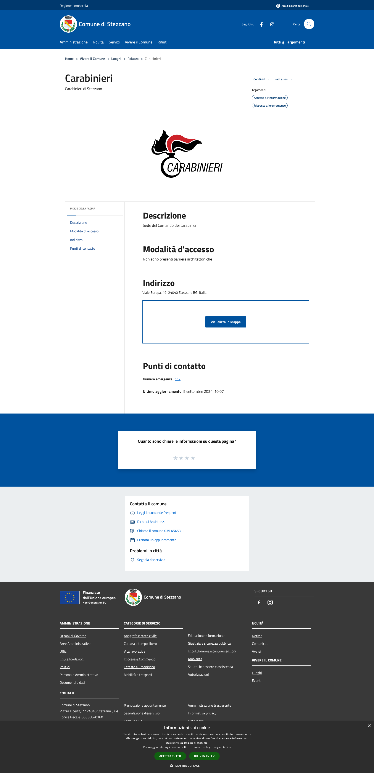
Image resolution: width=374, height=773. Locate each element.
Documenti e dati (72, 682)
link (228, 747)
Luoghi (116, 58)
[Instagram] (270, 24)
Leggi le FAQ (133, 720)
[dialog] (187, 747)
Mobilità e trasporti (138, 674)
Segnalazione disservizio (142, 713)
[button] (186, 765)
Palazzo (133, 58)
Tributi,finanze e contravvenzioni (212, 651)
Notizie (257, 635)
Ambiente (195, 658)
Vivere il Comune (93, 58)
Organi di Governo (73, 635)
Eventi (256, 680)
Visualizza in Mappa (226, 321)
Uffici (63, 651)
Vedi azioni (282, 79)
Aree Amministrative (75, 643)
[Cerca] (309, 24)
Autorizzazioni (198, 674)
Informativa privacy (202, 713)
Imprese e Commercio (139, 659)
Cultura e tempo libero (140, 643)
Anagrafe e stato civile (140, 635)
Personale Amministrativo (79, 674)
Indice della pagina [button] (82, 208)
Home (69, 58)
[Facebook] (259, 24)
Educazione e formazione (206, 635)
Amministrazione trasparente (209, 705)
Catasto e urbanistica (139, 666)
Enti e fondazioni (72, 659)
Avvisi (256, 651)
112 (178, 379)
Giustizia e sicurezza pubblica (209, 643)
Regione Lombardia (74, 5)
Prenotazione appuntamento (145, 705)
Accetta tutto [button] (170, 756)
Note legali (196, 720)
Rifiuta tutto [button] (204, 756)
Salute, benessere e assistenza (210, 666)
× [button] (369, 726)
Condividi (259, 79)
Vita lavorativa (134, 651)
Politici (65, 666)
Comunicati (260, 643)
